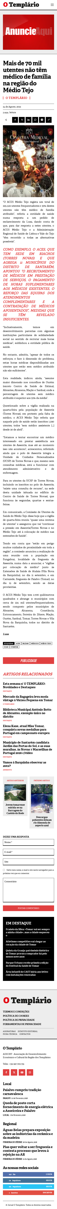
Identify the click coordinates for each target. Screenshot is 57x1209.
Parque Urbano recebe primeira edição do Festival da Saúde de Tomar (27, 964)
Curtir (49, 1174)
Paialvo (7, 1098)
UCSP (6, 647)
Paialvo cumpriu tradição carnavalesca (22, 1092)
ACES (18, 643)
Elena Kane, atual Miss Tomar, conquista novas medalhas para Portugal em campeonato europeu (26, 729)
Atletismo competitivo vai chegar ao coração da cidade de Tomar (26, 943)
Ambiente (7, 770)
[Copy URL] (49, 120)
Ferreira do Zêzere (12, 1142)
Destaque (7, 691)
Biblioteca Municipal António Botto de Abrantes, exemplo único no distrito (27, 713)
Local (6, 1115)
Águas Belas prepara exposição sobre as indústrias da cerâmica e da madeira (28, 1134)
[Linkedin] (28, 120)
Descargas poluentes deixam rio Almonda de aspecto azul (42, 821)
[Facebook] (15, 120)
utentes (14, 647)
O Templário (8, 704)
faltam (26, 643)
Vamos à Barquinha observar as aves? (24, 764)
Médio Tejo (46, 643)
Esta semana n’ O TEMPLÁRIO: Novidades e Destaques (24, 685)
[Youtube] (22, 1072)
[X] (22, 120)
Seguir (49, 1180)
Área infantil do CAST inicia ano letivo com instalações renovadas (27, 973)
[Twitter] (14, 1072)
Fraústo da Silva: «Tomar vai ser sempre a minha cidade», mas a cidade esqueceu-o (28, 932)
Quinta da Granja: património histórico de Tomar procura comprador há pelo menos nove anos (27, 953)
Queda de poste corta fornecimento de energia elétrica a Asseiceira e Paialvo (28, 1107)
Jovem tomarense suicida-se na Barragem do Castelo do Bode (15, 809)
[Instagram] (30, 1072)
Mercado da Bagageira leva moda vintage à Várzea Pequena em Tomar (28, 698)
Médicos (35, 643)
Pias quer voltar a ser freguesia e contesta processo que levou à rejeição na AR (28, 1151)
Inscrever (47, 1193)
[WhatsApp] (35, 120)
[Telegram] (42, 120)
